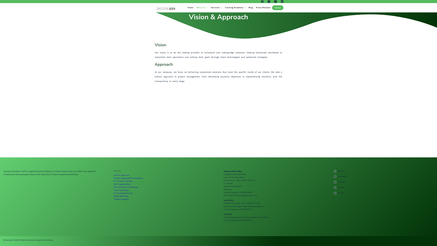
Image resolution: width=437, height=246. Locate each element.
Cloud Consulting (120, 190)
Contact (277, 8)
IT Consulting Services (123, 193)
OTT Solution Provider (123, 181)
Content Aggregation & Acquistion (128, 178)
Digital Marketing (120, 196)
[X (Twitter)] (269, 1)
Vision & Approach (121, 175)
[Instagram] (275, 1)
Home (190, 7)
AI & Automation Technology (125, 187)
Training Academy (234, 7)
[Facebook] (262, 1)
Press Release (263, 7)
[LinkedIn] (282, 1)
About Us (201, 7)
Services (215, 7)
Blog (251, 7)
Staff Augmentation (121, 184)
